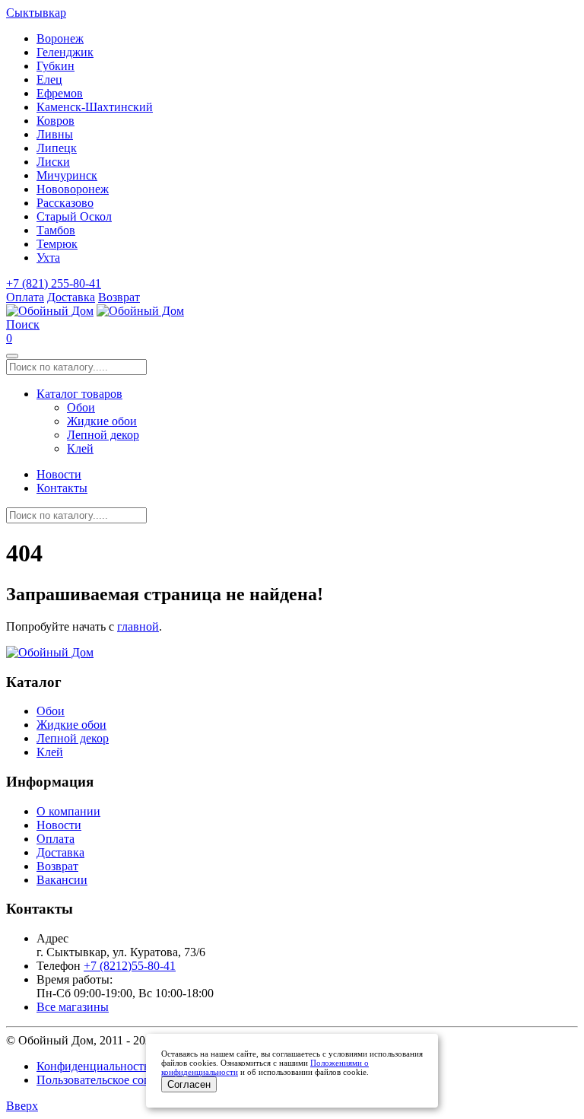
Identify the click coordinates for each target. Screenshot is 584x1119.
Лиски (53, 161)
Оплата (25, 297)
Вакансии (61, 879)
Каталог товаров (79, 393)
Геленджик (65, 52)
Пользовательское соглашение (114, 1079)
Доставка (71, 297)
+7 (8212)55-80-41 (130, 965)
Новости (58, 474)
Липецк (56, 147)
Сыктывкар (36, 12)
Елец (49, 79)
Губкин (55, 65)
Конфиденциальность (92, 1066)
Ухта (48, 257)
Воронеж (60, 38)
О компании (68, 811)
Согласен (189, 1084)
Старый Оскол (74, 216)
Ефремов (59, 93)
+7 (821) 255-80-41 (53, 283)
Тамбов (55, 230)
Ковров (55, 120)
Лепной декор (103, 434)
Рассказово (65, 202)
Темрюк (57, 243)
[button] (23, 324)
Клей (80, 448)
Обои (81, 407)
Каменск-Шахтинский (94, 106)
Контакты (61, 488)
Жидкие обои (102, 421)
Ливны (54, 134)
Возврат (119, 297)
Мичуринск (66, 175)
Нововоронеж (72, 189)
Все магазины (72, 1006)
